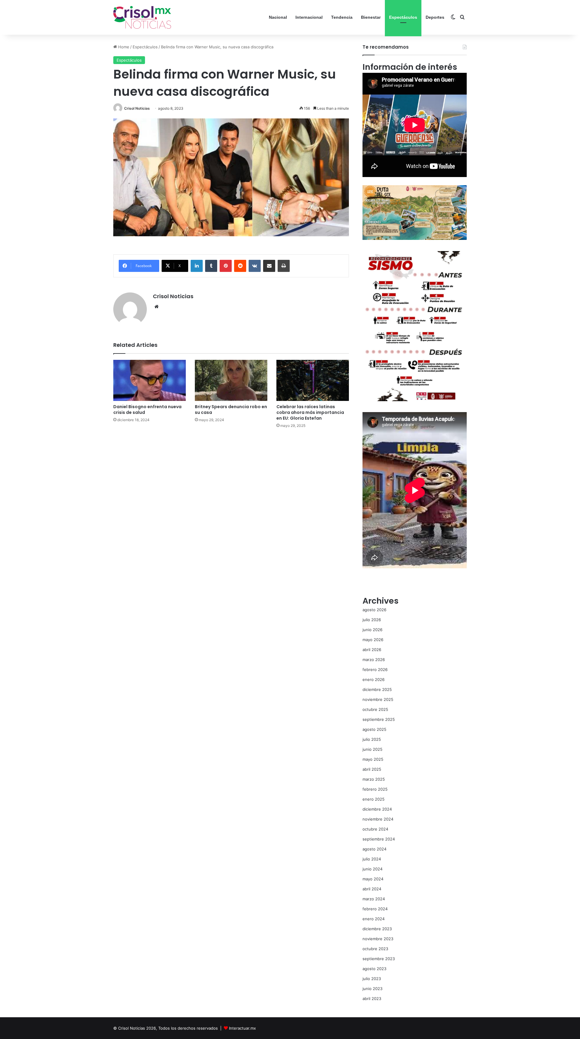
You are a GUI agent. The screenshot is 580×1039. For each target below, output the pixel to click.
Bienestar (371, 17)
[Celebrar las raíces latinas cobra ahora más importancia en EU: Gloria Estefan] (312, 380)
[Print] (284, 266)
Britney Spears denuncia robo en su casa (231, 409)
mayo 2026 (372, 639)
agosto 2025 (374, 729)
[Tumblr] (211, 266)
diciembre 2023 (377, 928)
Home (123, 46)
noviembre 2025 (377, 699)
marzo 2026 (373, 659)
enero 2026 (373, 679)
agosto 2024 (374, 849)
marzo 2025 (373, 779)
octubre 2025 (375, 709)
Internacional (309, 17)
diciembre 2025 (377, 689)
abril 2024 (371, 888)
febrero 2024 (375, 908)
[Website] (156, 306)
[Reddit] (240, 266)
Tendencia (342, 17)
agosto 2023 (374, 968)
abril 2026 (371, 649)
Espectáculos (403, 17)
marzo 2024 (373, 898)
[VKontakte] (255, 266)
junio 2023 (372, 988)
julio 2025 (371, 739)
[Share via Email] (269, 266)
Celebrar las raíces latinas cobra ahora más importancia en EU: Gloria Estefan (310, 412)
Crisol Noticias (137, 108)
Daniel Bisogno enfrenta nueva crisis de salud (147, 409)
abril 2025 (371, 769)
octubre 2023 (375, 948)
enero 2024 (373, 918)
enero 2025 (373, 799)
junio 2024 (372, 868)
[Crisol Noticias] (142, 17)
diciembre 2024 (377, 809)
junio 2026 (372, 629)
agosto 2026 (374, 609)
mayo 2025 (372, 759)
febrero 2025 (375, 789)
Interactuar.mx (242, 1028)
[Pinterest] (226, 266)
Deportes (435, 17)
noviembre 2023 (377, 938)
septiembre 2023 (378, 958)
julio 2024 (371, 859)
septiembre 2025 (378, 719)
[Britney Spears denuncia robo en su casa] (231, 380)
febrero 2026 (375, 669)
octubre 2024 (375, 829)
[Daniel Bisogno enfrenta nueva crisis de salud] (149, 380)
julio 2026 (371, 619)
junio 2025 (372, 749)
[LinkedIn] (197, 266)
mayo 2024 (372, 878)
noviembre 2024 (377, 819)
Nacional (278, 17)
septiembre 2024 (378, 839)
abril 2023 (371, 998)
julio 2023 (371, 978)
